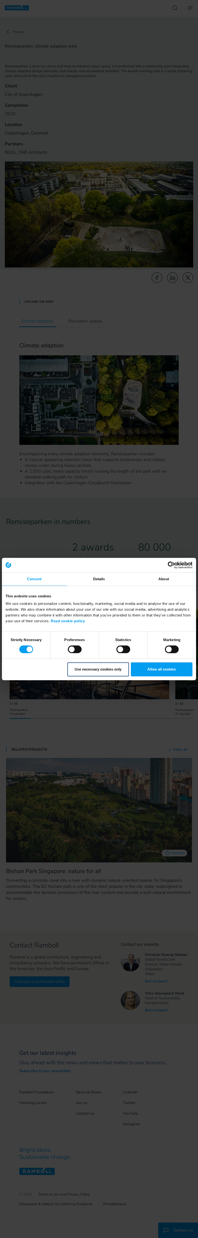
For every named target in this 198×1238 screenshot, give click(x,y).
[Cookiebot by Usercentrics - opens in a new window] (171, 565)
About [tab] (163, 579)
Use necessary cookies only (98, 669)
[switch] (75, 649)
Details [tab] (99, 579)
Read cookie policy (68, 621)
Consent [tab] (34, 579)
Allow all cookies (161, 669)
